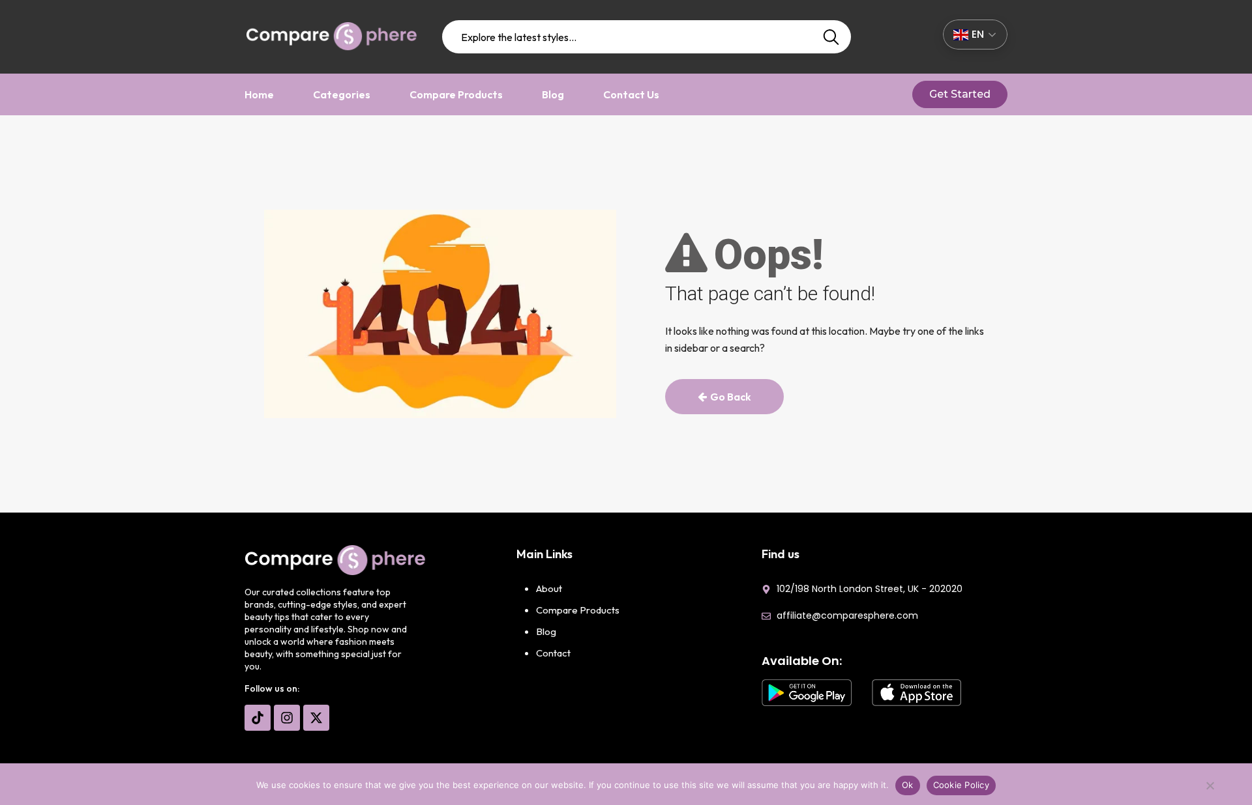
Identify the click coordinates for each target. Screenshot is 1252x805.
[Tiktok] (258, 718)
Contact (553, 653)
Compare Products (456, 94)
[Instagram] (287, 718)
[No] (1209, 788)
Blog (553, 94)
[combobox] (647, 36)
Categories (341, 94)
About (549, 588)
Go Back (730, 396)
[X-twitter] (316, 718)
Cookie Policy (961, 785)
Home (259, 94)
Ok (908, 785)
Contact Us (631, 94)
